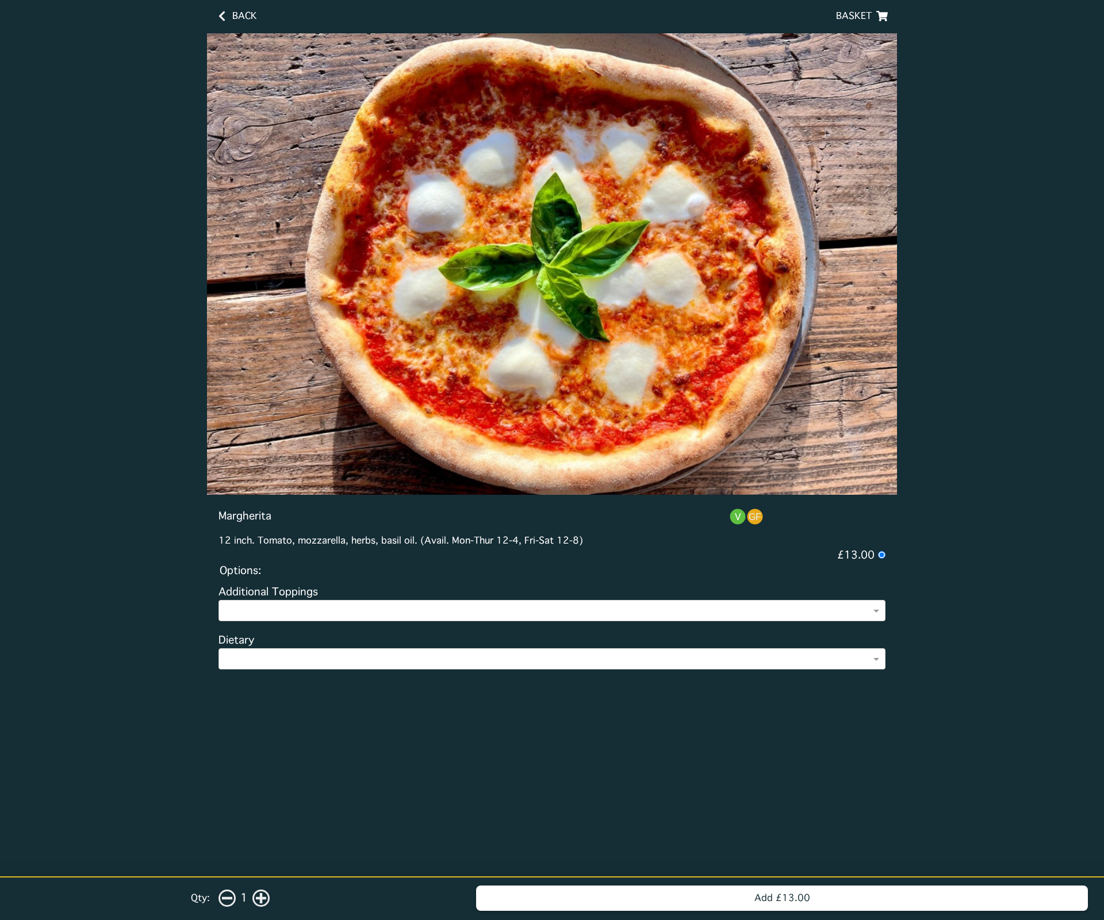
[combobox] (547, 612)
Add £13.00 (782, 897)
